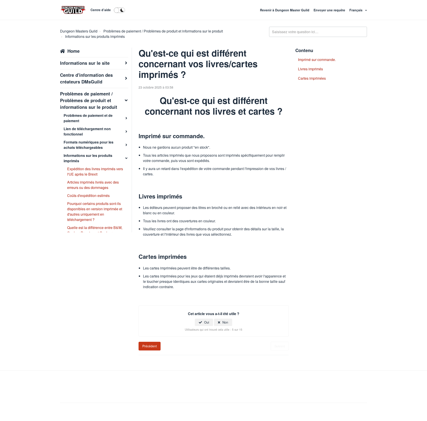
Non (225, 322)
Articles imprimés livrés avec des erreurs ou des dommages (93, 185)
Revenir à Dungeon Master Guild (285, 10)
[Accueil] (73, 10)
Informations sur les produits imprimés (95, 36)
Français (356, 10)
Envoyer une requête (330, 10)
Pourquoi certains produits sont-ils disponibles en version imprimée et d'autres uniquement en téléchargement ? (94, 211)
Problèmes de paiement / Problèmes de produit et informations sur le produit (163, 31)
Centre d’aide (101, 10)
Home (73, 51)
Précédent (149, 346)
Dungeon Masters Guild (78, 31)
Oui (206, 322)
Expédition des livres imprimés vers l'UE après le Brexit (95, 171)
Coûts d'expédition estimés (88, 195)
